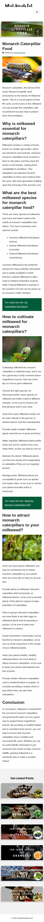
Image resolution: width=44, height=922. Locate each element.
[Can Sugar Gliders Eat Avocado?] (22, 797)
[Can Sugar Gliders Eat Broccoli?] (22, 818)
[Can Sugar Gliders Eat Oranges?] (22, 859)
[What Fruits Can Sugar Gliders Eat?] (22, 900)
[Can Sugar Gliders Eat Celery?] (22, 880)
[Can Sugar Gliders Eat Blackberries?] (22, 838)
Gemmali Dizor (19, 53)
